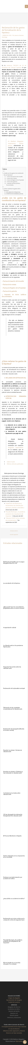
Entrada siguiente (14, 534)
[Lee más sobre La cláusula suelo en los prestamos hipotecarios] (13, 637)
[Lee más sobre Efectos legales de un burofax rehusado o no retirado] (14, 953)
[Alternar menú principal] (26, 6)
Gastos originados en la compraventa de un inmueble (14, 856)
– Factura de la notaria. (11, 178)
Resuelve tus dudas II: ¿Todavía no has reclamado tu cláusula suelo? (13, 772)
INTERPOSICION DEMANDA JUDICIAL (14, 193)
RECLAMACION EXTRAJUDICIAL (13, 192)
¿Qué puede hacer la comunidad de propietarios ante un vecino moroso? (13, 607)
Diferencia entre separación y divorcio (14, 1031)
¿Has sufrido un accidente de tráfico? (13, 898)
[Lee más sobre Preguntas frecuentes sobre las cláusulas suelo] (14, 657)
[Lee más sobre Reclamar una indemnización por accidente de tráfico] (14, 868)
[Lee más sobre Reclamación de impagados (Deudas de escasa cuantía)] (14, 720)
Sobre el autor (11, 462)
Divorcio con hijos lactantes (14, 1033)
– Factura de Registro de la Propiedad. (15, 180)
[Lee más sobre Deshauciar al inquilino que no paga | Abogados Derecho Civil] (13, 553)
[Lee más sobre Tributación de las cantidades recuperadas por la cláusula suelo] (13, 699)
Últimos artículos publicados (15, 464)
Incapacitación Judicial (9, 627)
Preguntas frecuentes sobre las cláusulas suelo (12, 667)
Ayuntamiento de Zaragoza (14, 1000)
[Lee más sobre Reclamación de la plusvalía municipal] (14, 679)
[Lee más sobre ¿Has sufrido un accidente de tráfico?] (14, 889)
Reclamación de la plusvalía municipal (14, 688)
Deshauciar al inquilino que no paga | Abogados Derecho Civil (13, 562)
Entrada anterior (14, 530)
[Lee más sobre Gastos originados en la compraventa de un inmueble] (14, 846)
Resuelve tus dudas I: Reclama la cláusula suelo (12, 750)
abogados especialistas (15, 447)
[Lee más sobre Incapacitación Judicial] (13, 618)
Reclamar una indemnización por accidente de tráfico (12, 877)
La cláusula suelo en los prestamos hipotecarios (13, 646)
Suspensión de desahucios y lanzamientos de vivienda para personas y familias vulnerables (15, 505)
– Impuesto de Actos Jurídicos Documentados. (13, 184)
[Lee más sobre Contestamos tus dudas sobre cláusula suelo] (14, 784)
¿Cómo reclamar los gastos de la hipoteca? (12, 189)
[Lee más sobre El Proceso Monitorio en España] (14, 826)
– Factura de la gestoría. (11, 181)
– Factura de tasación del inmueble (14, 176)
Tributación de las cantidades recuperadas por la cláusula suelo (12, 708)
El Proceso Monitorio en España (12, 836)
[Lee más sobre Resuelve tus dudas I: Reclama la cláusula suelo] (14, 741)
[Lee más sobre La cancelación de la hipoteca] (14, 574)
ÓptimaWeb (19, 1041)
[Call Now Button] (25, 1042)
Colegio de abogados (14, 998)
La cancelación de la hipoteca (11, 583)
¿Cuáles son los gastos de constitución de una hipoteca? (13, 174)
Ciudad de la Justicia (14, 1002)
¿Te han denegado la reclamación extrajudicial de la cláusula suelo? (12, 815)
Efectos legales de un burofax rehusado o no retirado (11, 963)
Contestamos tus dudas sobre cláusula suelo (11, 793)
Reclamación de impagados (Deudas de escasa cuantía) (13, 729)
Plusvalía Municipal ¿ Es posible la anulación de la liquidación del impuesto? (15, 514)
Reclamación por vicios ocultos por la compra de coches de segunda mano (13, 919)
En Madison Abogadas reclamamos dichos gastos (15, 143)
